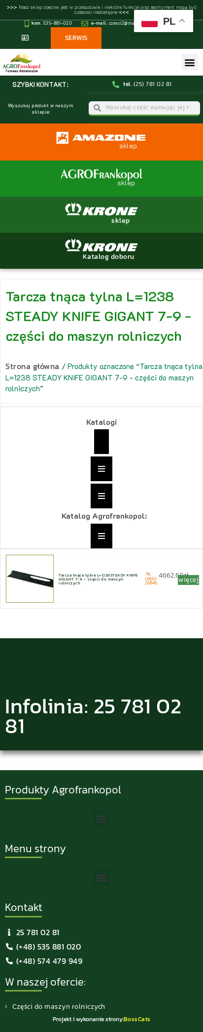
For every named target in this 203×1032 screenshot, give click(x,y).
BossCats (137, 1019)
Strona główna (32, 366)
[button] (190, 62)
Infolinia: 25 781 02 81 (93, 716)
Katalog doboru (109, 256)
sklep (120, 220)
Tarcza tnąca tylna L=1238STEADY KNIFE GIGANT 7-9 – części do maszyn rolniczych (98, 579)
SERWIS (76, 37)
